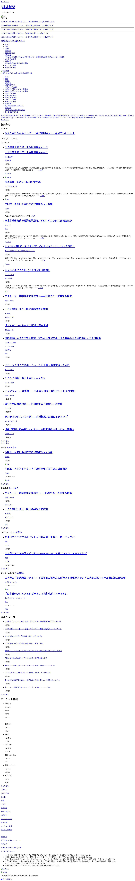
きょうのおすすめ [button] (109, 115)
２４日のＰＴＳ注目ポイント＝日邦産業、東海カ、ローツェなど (40, 537)
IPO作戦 (7, 313)
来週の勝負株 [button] (90, 117)
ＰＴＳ (7, 545)
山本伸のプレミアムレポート (15, 598)
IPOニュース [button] (20, 115)
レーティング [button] (30, 115)
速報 (6, 79)
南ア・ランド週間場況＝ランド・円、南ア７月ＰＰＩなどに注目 (28, 687)
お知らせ (4, 73)
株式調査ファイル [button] (67, 115)
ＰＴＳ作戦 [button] (29, 117)
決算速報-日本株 (10, 63)
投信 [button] (59, 115)
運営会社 (8, 103)
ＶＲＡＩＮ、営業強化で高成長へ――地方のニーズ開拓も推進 (38, 296)
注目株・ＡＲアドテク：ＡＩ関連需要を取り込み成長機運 (36, 469)
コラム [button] (96, 115)
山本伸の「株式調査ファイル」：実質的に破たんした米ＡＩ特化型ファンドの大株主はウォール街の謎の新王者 (65, 577)
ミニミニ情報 (9, 382)
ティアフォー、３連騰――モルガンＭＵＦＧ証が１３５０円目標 (40, 391)
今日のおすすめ (10, 101)
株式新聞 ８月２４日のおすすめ (23, 182)
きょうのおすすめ (11, 186)
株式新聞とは (5, 41)
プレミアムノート (11, 421)
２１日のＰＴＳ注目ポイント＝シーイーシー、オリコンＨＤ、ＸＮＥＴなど (46, 553)
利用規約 (8, 108)
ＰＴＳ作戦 (9, 278)
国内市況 (8, 350)
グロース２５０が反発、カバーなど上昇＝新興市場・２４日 (37, 365)
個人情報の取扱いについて (14, 106)
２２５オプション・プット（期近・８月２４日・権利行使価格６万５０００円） (33, 629)
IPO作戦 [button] (46, 117)
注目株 (7, 81)
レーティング (9, 275)
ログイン (22, 41)
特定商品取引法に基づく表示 (15, 110)
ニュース (8, 225)
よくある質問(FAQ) (11, 112)
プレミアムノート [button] (65, 117)
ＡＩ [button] (85, 115)
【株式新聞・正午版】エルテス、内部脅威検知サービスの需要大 (39, 429)
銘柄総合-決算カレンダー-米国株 (52, 57)
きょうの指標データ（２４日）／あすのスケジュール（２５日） (40, 246)
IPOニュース (9, 317)
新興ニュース (9, 300)
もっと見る (5, 2)
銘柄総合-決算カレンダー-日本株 (29, 57)
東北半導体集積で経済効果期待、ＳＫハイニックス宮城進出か (38, 220)
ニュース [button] (124, 115)
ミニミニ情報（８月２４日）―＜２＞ (25, 378)
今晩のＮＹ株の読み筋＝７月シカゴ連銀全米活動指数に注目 (26, 658)
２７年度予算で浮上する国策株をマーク (26, 147)
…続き (40, 170)
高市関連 (8, 160)
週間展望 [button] (82, 117)
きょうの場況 (9, 346)
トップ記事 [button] (5, 115)
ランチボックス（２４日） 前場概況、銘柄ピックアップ (36, 416)
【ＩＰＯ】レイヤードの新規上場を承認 (26, 325)
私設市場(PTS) (10, 85)
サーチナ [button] (91, 115)
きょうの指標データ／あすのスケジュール (20, 251)
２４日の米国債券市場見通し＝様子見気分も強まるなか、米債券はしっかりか (32, 680)
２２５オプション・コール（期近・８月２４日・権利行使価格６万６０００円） (33, 621)
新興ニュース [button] (38, 117)
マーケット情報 (10, 99)
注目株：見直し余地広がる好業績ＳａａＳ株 (28, 204)
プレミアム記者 (10, 93)
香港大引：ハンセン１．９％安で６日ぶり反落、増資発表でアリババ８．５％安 (33, 651)
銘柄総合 (4, 815)
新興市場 (8, 83)
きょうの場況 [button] (54, 117)
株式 (6, 353)
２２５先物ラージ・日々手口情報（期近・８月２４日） (24, 643)
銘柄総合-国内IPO (11, 57)
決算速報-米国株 (22, 63)
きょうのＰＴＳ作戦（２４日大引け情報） (27, 270)
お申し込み (15, 41)
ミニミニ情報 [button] (79, 115)
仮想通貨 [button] (75, 117)
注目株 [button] (118, 115)
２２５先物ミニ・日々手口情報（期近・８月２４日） (24, 636)
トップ (7, 77)
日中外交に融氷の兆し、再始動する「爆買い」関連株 (33, 404)
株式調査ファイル (11, 582)
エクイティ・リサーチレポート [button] (46, 115)
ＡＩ (6, 229)
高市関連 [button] (12, 115)
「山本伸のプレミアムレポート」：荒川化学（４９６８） (36, 593)
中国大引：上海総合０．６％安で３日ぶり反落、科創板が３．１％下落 (30, 665)
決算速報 (4, 822)
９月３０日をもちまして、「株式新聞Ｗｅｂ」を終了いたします (40, 133)
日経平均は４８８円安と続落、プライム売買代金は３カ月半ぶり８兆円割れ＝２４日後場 (53, 338)
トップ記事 (9, 157)
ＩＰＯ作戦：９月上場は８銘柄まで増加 (26, 309)
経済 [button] (101, 115)
